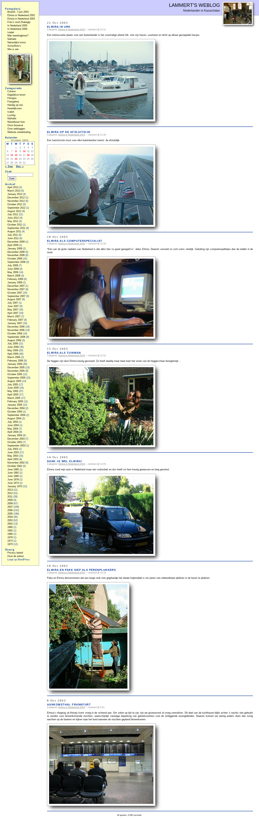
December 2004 (16, 408)
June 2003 (13, 452)
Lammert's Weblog (194, 5)
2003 (10, 520)
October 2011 (14, 224)
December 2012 (16, 197)
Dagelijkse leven (16, 94)
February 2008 (15, 279)
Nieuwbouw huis (16, 121)
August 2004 (14, 418)
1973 (10, 540)
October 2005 (14, 374)
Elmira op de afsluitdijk (69, 132)
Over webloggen (16, 128)
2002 (10, 523)
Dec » (20, 166)
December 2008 (16, 252)
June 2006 (13, 347)
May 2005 (12, 391)
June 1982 (13, 472)
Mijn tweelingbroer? (17, 35)
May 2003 (12, 455)
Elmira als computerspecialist (74, 240)
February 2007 (15, 319)
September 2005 (16, 377)
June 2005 (13, 387)
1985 (10, 527)
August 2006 (14, 340)
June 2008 (13, 268)
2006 (10, 510)
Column (11, 91)
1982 (10, 530)
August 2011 (14, 231)
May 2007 (12, 309)
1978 (10, 537)
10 (24, 151)
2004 (10, 516)
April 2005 (12, 394)
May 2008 (12, 272)
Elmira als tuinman (64, 352)
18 (28, 155)
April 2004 (12, 431)
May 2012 (12, 221)
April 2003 (12, 459)
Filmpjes (12, 98)
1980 (10, 534)
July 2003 (12, 449)
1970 (10, 544)
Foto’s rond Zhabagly (19, 22)
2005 (10, 513)
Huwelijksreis (14, 108)
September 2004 (16, 415)
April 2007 (12, 313)
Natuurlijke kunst (16, 42)
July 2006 (12, 343)
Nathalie (11, 39)
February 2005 (15, 401)
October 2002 (14, 466)
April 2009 (12, 245)
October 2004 (14, 411)
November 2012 (16, 201)
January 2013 (14, 194)
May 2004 (12, 428)
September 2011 (16, 228)
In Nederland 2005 (17, 25)
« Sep (9, 166)
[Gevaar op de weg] (19, 83)
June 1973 (13, 482)
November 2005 (16, 370)
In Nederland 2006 (17, 28)
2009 (10, 500)
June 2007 (13, 306)
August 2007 (14, 299)
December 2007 (16, 285)
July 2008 (12, 265)
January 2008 (14, 282)
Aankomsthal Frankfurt (69, 704)
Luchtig (11, 115)
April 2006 (12, 353)
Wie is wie (13, 49)
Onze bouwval (15, 125)
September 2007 (16, 296)
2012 (10, 493)
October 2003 (14, 442)
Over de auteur (15, 556)
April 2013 (12, 187)
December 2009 (16, 241)
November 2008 (16, 255)
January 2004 (14, 435)
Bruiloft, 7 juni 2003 (18, 11)
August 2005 (14, 381)
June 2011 (13, 238)
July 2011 (12, 234)
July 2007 (12, 302)
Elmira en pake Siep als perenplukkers (81, 569)
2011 (10, 496)
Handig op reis (15, 105)
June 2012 (13, 217)
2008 (10, 503)
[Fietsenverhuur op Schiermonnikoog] (237, 24)
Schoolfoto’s (14, 45)
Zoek (8, 171)
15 (16, 155)
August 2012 (14, 211)
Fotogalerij (13, 101)
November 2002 (16, 462)
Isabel (10, 32)
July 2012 (12, 214)
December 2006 (16, 326)
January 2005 (14, 404)
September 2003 (16, 445)
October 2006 (14, 333)
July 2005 (12, 384)
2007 (10, 506)
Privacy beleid (15, 552)
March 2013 (13, 190)
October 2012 (14, 204)
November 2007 (16, 289)
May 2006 (12, 350)
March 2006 (13, 357)
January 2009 (14, 248)
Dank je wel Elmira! (64, 461)
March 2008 (13, 275)
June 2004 (13, 425)
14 (11, 155)
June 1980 (13, 476)
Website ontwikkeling (19, 132)
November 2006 (16, 330)
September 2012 (16, 207)
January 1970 (14, 486)
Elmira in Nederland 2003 (71, 29)
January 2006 (14, 364)
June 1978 (13, 479)
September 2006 (16, 336)
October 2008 (14, 258)
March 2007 (13, 316)
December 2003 (16, 438)
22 (16, 159)
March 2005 (13, 398)
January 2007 (14, 323)
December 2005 (16, 367)
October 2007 (14, 292)
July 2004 (12, 421)
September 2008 (16, 262)
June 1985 (13, 469)
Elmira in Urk (59, 26)
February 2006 (15, 360)
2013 (10, 489)
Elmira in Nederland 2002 (21, 15)
